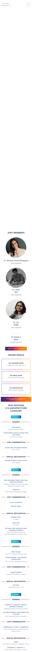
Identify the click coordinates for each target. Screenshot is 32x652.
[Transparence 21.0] (8, 4)
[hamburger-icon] (28, 4)
